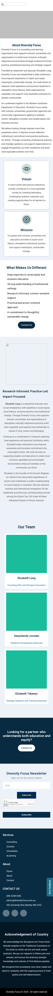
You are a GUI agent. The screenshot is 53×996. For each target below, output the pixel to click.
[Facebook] (14, 913)
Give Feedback (49, 887)
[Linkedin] (6, 913)
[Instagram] (23, 913)
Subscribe (26, 795)
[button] (42, 5)
